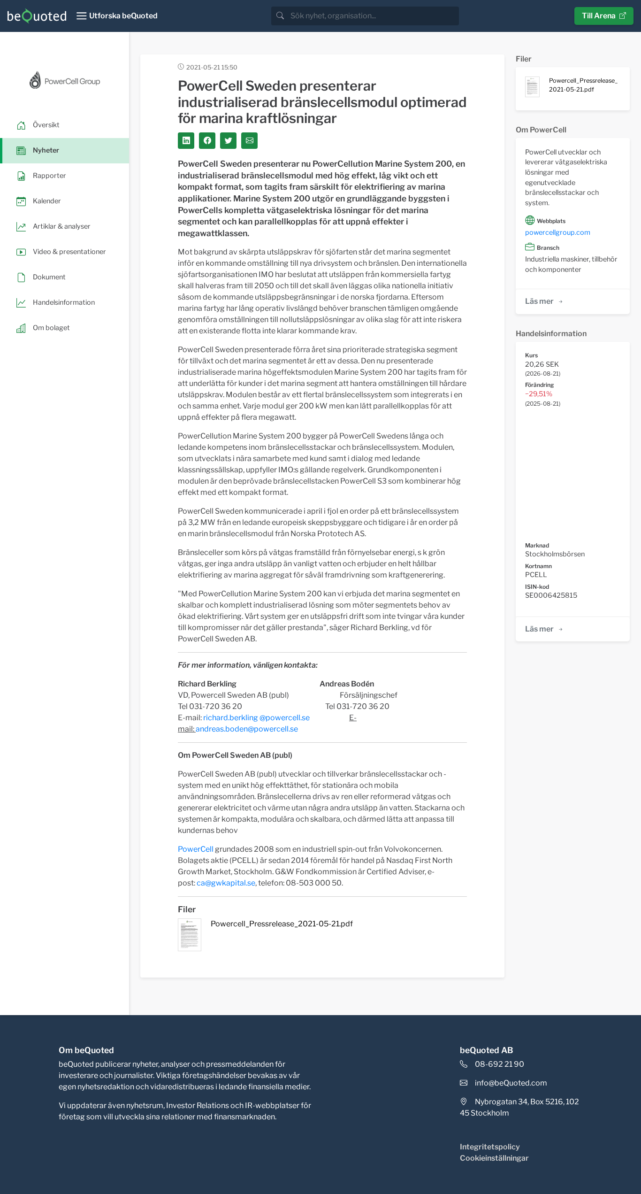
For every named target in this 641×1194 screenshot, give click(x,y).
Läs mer (539, 301)
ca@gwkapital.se (226, 882)
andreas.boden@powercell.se (247, 728)
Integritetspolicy (490, 1146)
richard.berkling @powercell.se (256, 717)
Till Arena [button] (599, 15)
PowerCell (196, 849)
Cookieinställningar (494, 1158)
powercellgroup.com (557, 232)
